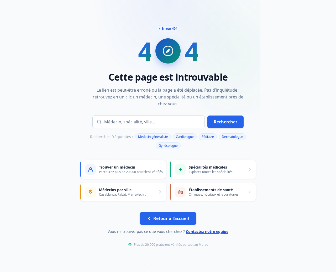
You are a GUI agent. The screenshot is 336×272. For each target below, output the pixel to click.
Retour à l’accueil (171, 218)
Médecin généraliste (153, 136)
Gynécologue (168, 145)
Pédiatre (208, 136)
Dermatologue (232, 136)
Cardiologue (185, 136)
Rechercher (225, 122)
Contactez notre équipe (207, 231)
